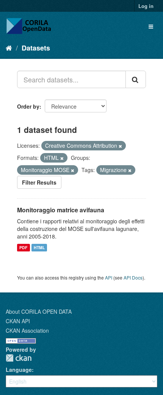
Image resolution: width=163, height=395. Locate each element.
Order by (28, 106)
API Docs (133, 277)
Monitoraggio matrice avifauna (60, 209)
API (108, 277)
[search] (135, 79)
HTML (39, 247)
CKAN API (18, 321)
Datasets (36, 48)
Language (19, 369)
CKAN (18, 358)
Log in (146, 5)
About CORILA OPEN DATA (39, 311)
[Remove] (120, 146)
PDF (23, 247)
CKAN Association (27, 330)
